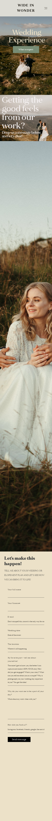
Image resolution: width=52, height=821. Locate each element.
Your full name (14, 590)
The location (13, 644)
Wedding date (14, 631)
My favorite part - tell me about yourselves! (22, 659)
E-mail (11, 617)
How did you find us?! (17, 725)
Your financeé (14, 603)
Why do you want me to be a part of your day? (26, 693)
